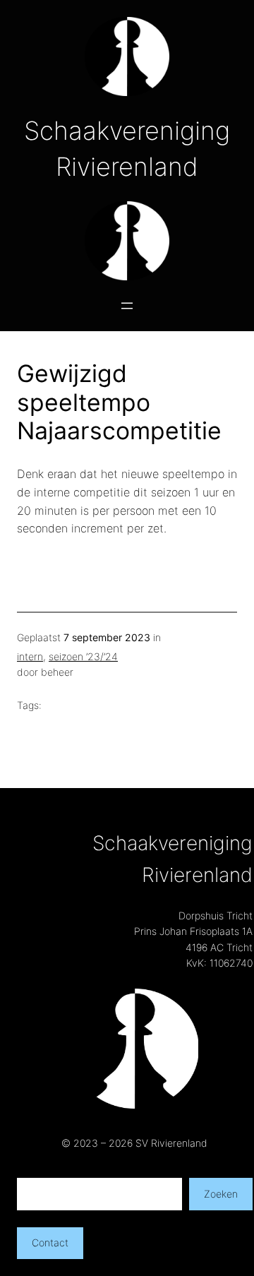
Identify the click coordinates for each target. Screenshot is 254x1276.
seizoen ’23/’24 (83, 656)
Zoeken (221, 1194)
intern (30, 656)
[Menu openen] (127, 305)
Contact (50, 1242)
